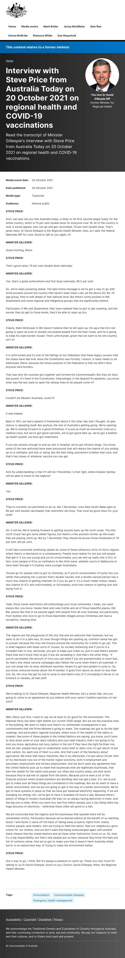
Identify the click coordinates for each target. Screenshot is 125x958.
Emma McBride (18, 35)
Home (12, 26)
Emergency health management (52, 900)
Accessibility (13, 919)
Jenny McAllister (74, 26)
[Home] (16, 10)
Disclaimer (45, 919)
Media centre (29, 26)
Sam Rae (95, 26)
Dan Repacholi (67, 35)
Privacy (58, 919)
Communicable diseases (69, 895)
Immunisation (41, 895)
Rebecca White (42, 35)
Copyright (30, 919)
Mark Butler (50, 26)
